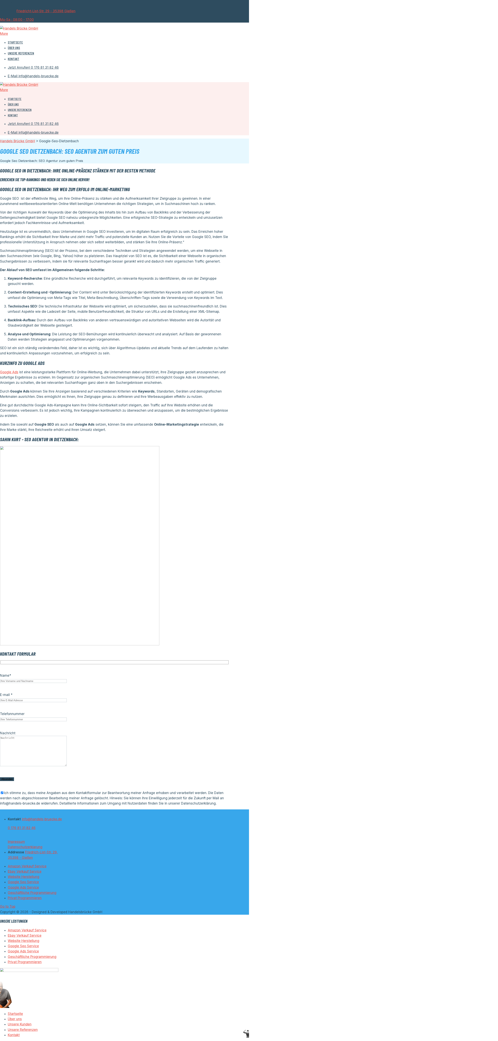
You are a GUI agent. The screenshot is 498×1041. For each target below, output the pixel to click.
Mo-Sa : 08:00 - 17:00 (17, 20)
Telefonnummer (12, 714)
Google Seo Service (23, 882)
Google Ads (9, 372)
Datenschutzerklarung (25, 847)
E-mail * (6, 695)
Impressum (16, 842)
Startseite (15, 42)
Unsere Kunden (20, 1024)
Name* (5, 675)
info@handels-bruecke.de (42, 819)
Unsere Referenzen (21, 53)
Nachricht (7, 733)
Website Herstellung (23, 877)
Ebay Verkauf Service (24, 871)
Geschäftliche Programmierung (32, 893)
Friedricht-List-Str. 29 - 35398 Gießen (46, 11)
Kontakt (13, 59)
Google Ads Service (23, 887)
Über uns (14, 48)
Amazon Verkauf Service (27, 866)
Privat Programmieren (25, 898)
